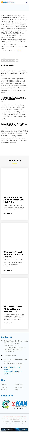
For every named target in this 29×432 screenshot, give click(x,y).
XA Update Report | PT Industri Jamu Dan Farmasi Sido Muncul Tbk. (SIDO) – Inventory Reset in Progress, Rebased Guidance (14, 124)
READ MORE (8, 213)
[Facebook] (2, 60)
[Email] (11, 60)
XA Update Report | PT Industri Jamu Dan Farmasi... (14, 254)
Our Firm (4, 384)
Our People (5, 390)
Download (18, 384)
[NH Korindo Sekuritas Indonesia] (8, 2)
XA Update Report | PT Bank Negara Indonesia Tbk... (13, 309)
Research (4, 387)
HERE (19, 51)
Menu (26, 2)
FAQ (16, 390)
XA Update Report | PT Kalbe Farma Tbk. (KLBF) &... (14, 199)
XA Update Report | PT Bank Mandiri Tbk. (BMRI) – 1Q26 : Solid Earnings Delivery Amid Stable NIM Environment (13, 98)
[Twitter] (5, 60)
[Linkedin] (8, 60)
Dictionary (19, 387)
